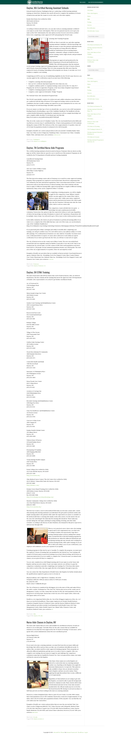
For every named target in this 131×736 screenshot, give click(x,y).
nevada (40, 719)
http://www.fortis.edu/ (33, 475)
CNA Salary (90, 10)
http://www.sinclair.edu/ (34, 507)
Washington (36, 139)
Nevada (35, 717)
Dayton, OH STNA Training (38, 272)
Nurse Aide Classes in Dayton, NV (41, 622)
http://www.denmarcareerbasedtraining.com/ (40, 497)
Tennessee (36, 264)
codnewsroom (57, 134)
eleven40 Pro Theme (58, 732)
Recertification (91, 28)
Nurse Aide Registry (92, 13)
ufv (52, 609)
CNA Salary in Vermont (93, 137)
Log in (86, 732)
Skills (88, 19)
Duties (89, 16)
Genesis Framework (71, 732)
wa (39, 141)
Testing (89, 22)
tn (44, 265)
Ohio (34, 614)
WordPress (81, 732)
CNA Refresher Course (93, 31)
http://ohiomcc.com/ (33, 485)
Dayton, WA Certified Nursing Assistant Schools (48, 8)
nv (43, 719)
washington (43, 141)
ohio (41, 615)
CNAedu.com (37, 2)
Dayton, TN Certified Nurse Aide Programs (45, 148)
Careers (89, 25)
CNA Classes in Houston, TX (94, 44)
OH (39, 615)
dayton (36, 141)
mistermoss (35, 712)
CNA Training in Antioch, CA (94, 129)
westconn (51, 259)
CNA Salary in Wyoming (93, 126)
